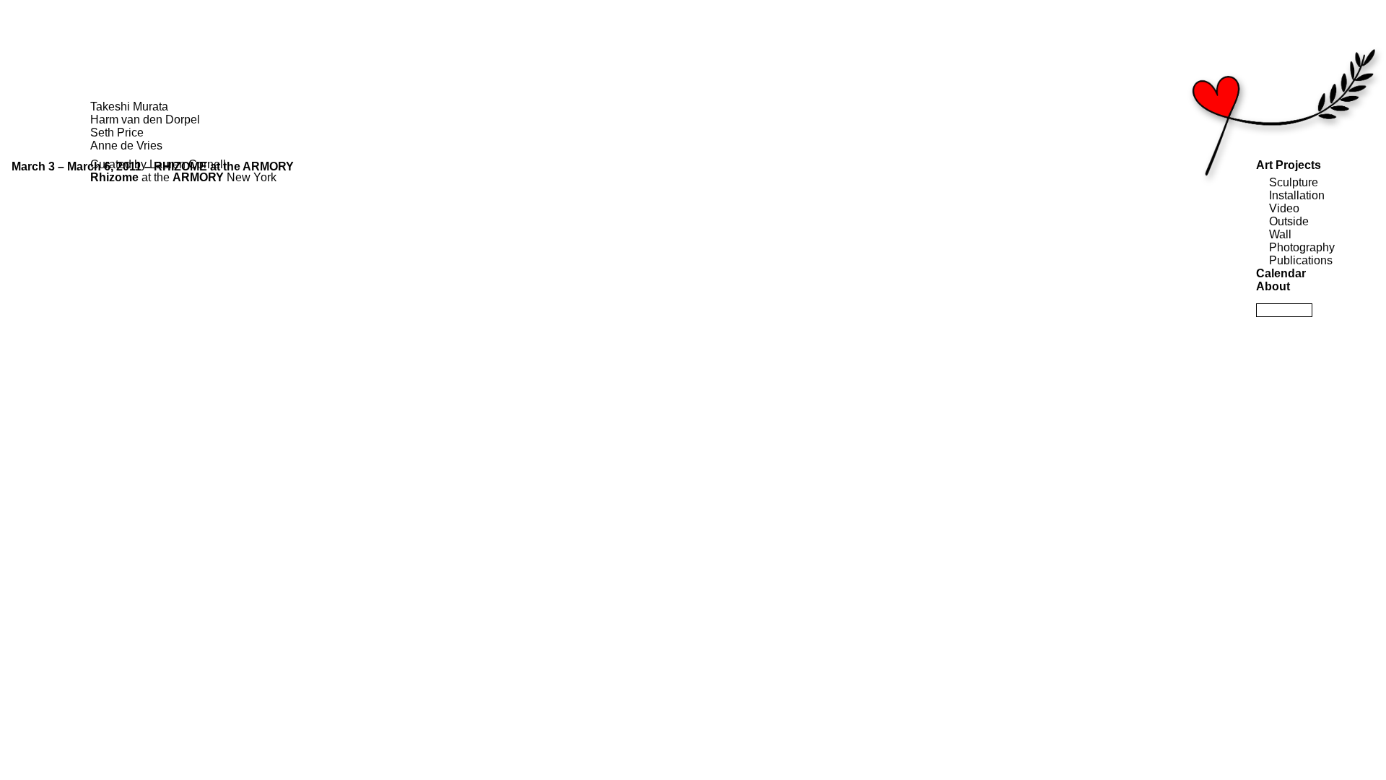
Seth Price (117, 132)
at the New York (184, 177)
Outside (1289, 221)
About (1273, 286)
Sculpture (1293, 182)
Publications (1301, 260)
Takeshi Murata (129, 106)
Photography (1302, 247)
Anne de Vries (126, 145)
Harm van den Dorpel (145, 119)
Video (1284, 208)
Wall (1280, 234)
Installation (1297, 195)
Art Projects (1288, 165)
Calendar (1281, 273)
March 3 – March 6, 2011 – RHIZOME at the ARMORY (153, 166)
